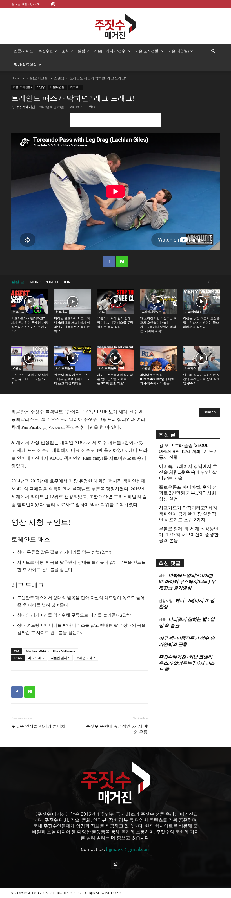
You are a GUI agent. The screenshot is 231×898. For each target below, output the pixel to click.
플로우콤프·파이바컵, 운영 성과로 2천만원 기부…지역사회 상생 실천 (188, 493)
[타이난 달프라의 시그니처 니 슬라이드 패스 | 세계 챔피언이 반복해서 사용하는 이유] (72, 301)
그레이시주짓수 (151, 311)
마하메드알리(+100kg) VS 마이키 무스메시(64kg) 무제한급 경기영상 (187, 581)
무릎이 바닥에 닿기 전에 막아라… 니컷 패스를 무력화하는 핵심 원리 (115, 323)
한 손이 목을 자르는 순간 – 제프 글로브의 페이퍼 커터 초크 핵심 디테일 (72, 379)
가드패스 (75, 87)
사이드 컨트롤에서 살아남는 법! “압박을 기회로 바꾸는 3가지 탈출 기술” (115, 379)
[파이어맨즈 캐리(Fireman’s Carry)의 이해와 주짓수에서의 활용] (158, 358)
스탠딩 (59, 78)
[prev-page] (208, 282)
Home (16, 78)
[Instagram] (53, 4)
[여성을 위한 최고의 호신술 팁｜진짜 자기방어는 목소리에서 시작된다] (201, 301)
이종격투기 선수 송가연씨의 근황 (187, 641)
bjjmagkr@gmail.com (128, 849)
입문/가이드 (23, 51)
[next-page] (217, 282)
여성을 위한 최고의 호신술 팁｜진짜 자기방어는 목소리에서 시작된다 (201, 323)
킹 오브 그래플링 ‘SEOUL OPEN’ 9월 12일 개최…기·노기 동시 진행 (188, 451)
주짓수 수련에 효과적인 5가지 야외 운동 (117, 729)
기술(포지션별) (147, 51)
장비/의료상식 (25, 64)
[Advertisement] (115, 120)
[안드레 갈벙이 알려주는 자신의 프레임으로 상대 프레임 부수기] (201, 358)
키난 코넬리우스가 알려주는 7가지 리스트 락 (186, 663)
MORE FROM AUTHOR (50, 282)
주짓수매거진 (25, 107)
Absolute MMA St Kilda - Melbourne (50, 651)
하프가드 (18, 311)
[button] (213, 51)
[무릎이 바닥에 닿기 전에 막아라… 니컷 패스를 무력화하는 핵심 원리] (115, 301)
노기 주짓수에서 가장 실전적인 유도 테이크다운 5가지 (29, 379)
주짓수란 (45, 51)
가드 (102, 311)
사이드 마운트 (65, 368)
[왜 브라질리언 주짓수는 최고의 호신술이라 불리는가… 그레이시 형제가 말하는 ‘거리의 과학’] (158, 301)
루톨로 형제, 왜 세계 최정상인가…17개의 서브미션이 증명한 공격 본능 (189, 534)
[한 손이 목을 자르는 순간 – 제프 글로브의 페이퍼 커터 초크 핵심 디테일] (72, 358)
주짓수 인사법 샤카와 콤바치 (38, 726)
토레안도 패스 (86, 658)
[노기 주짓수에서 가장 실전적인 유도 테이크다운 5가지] (29, 358)
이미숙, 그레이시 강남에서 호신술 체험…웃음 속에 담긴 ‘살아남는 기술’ (188, 472)
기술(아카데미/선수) (110, 51)
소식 (65, 51)
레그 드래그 (36, 658)
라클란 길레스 (60, 658)
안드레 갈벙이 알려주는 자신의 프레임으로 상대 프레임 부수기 (201, 379)
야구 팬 (166, 638)
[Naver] (122, 261)
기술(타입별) (178, 51)
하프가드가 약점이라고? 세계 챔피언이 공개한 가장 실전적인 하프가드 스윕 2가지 (188, 513)
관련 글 (17, 282)
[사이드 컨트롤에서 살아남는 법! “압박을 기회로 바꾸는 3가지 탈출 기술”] (115, 358)
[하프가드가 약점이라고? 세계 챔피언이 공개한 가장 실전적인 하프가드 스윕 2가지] (29, 301)
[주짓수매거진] (115, 26)
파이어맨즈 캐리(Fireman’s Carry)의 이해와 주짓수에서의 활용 (157, 379)
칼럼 (81, 51)
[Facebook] (109, 261)
